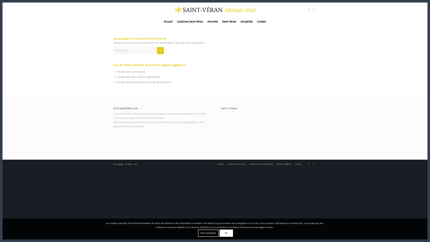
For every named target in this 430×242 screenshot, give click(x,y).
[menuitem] (168, 21)
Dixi (136, 164)
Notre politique (208, 233)
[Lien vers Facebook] (309, 9)
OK (226, 233)
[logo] (215, 10)
